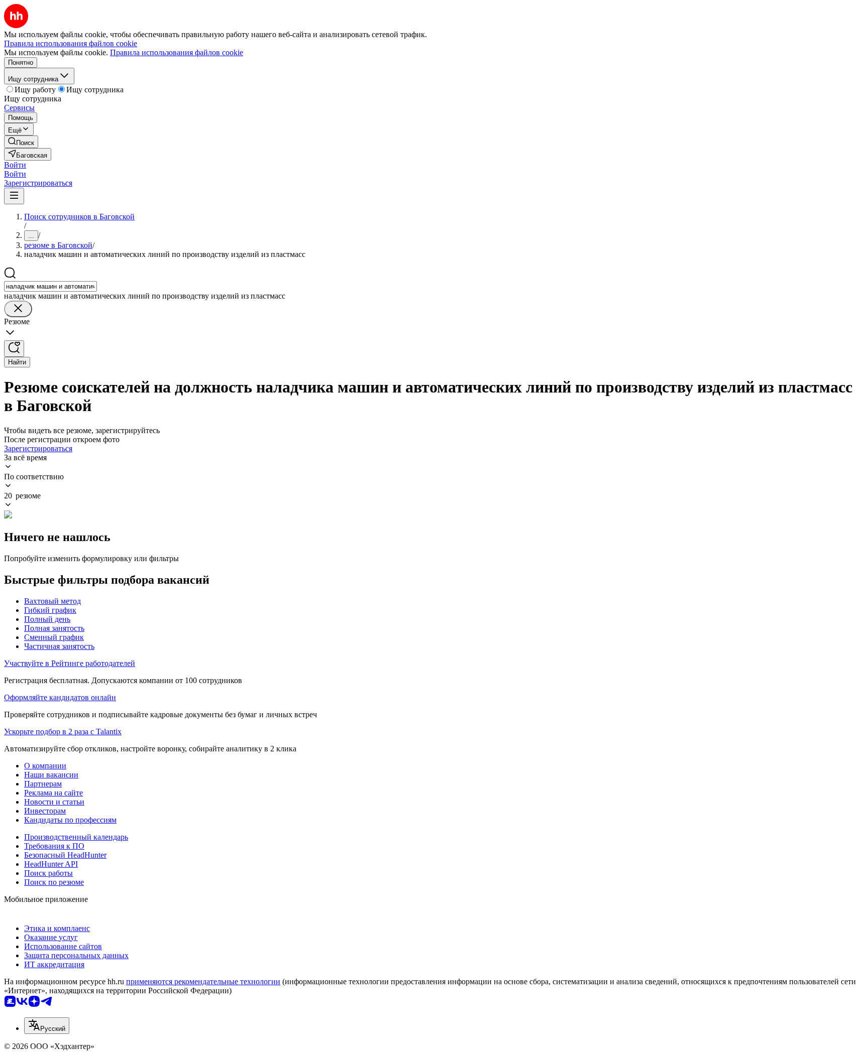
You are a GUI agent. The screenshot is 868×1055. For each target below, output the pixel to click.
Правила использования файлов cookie (176, 52)
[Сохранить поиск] (14, 348)
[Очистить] (18, 309)
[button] (15, 165)
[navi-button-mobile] (14, 196)
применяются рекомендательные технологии (203, 981)
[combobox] (50, 286)
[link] (21, 142)
